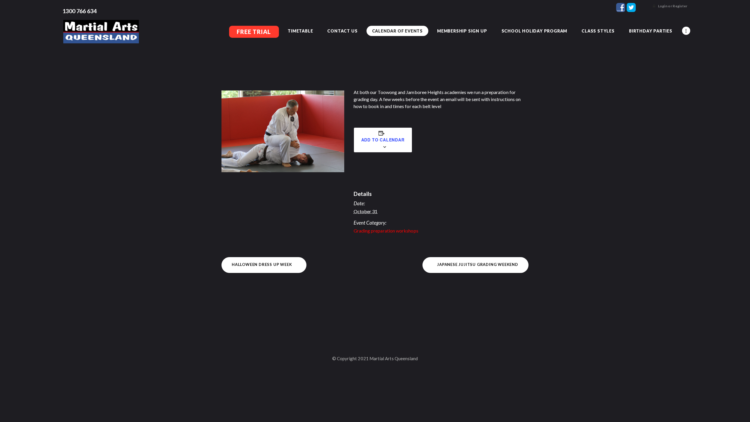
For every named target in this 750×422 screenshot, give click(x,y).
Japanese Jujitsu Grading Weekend (477, 264)
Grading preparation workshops (386, 230)
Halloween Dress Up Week (262, 264)
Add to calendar (383, 140)
